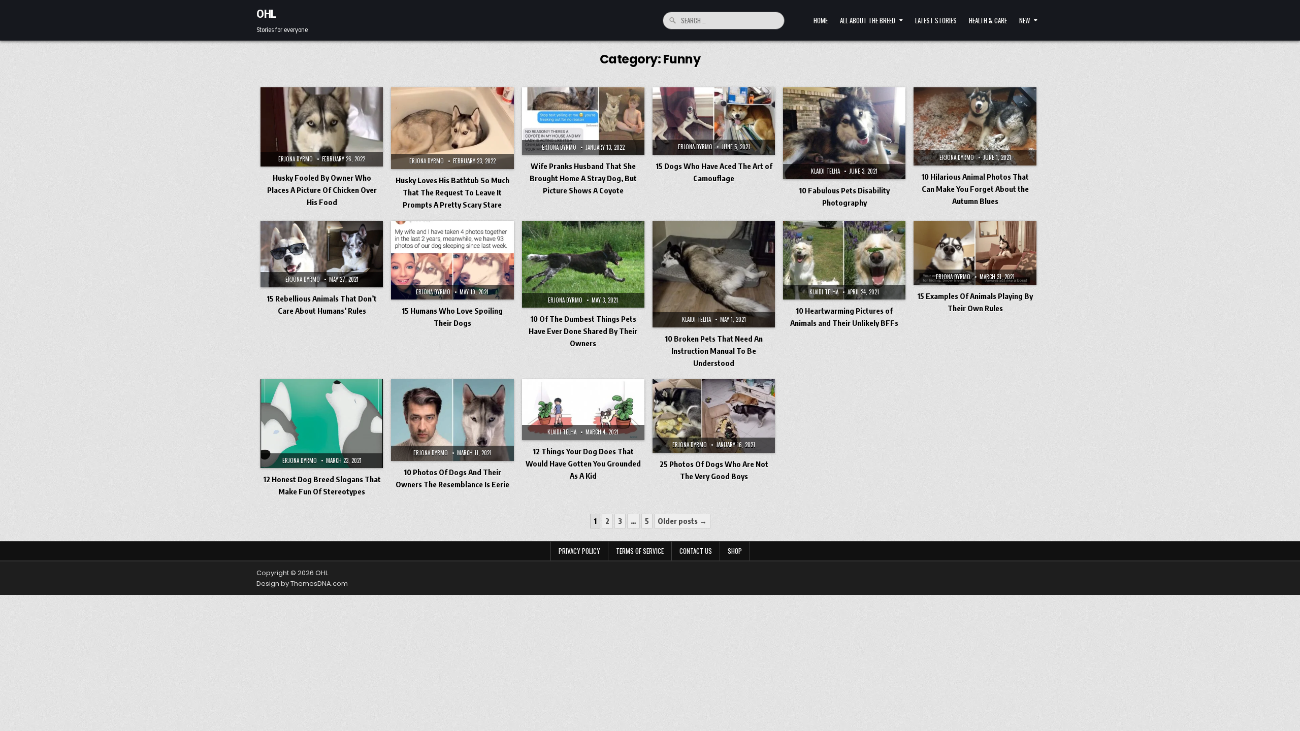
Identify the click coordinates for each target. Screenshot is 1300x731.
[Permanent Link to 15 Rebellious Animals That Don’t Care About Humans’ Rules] (322, 254)
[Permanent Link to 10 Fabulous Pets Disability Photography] (844, 133)
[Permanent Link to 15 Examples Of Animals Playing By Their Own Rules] (975, 253)
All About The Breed (867, 20)
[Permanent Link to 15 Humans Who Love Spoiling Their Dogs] (452, 260)
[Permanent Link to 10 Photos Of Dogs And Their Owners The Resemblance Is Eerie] (452, 420)
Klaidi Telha (825, 171)
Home (821, 20)
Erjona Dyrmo (295, 159)
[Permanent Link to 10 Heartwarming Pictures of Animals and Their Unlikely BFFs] (844, 260)
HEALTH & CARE (988, 20)
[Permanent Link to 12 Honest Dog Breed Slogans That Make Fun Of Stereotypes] (322, 424)
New (1024, 20)
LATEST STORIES (936, 20)
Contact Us (695, 551)
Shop (735, 551)
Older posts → (682, 520)
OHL (266, 13)
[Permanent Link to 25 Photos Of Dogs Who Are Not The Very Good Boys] (714, 416)
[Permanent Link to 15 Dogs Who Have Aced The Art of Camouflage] (714, 121)
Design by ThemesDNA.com (302, 583)
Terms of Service (640, 551)
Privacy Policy (579, 551)
